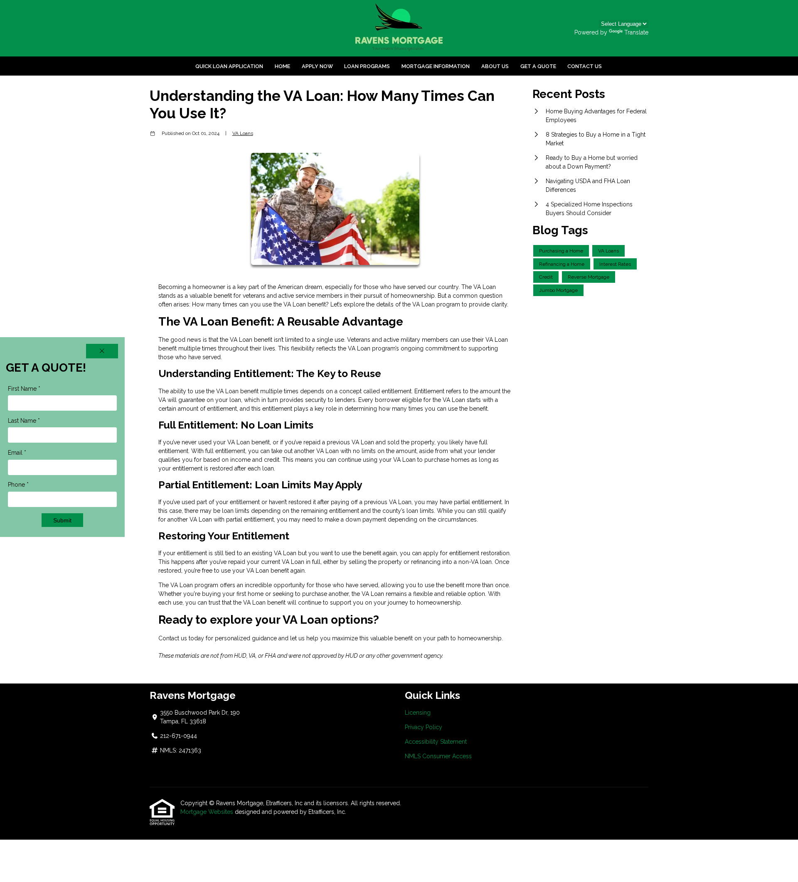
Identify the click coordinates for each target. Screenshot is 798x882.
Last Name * (24, 420)
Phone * (18, 484)
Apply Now (317, 66)
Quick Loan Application (229, 66)
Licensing (418, 712)
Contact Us (584, 66)
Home (282, 66)
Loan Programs (367, 66)
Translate (636, 32)
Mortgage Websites (206, 811)
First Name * (24, 388)
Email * (17, 452)
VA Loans (242, 133)
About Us (495, 66)
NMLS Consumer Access (438, 756)
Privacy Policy (423, 727)
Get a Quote (538, 66)
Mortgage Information (435, 66)
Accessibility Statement (436, 741)
